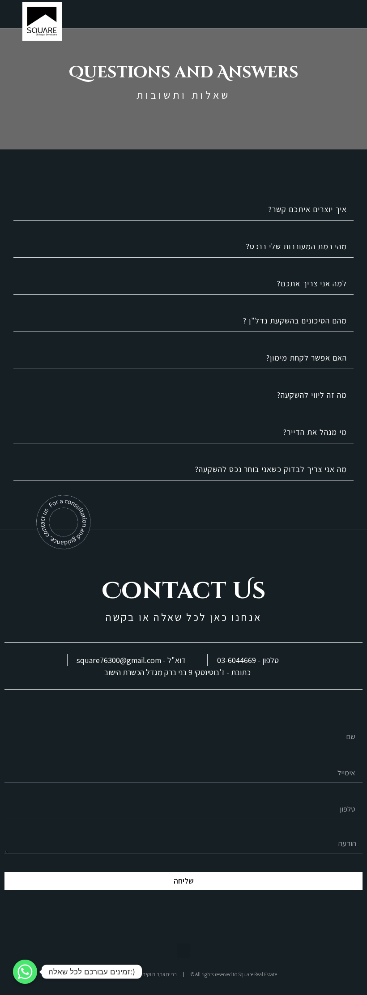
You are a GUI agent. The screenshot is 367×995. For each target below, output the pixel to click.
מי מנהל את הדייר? (315, 432)
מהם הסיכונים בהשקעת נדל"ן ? (295, 320)
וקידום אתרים (137, 974)
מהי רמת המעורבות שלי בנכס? (296, 246)
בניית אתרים (164, 974)
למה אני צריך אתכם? (312, 283)
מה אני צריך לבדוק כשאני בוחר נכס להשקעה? (271, 469)
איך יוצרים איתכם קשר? (307, 209)
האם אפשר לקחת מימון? (306, 358)
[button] (356, 16)
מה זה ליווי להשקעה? (312, 395)
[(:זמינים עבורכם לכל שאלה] (25, 972)
